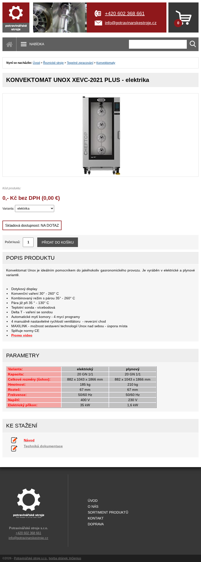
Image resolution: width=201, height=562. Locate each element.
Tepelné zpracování (80, 63)
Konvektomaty (105, 63)
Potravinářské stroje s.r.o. (30, 558)
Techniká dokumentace (43, 446)
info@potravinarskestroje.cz (131, 23)
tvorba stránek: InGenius (65, 558)
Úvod (36, 63)
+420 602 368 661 (125, 13)
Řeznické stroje (53, 63)
